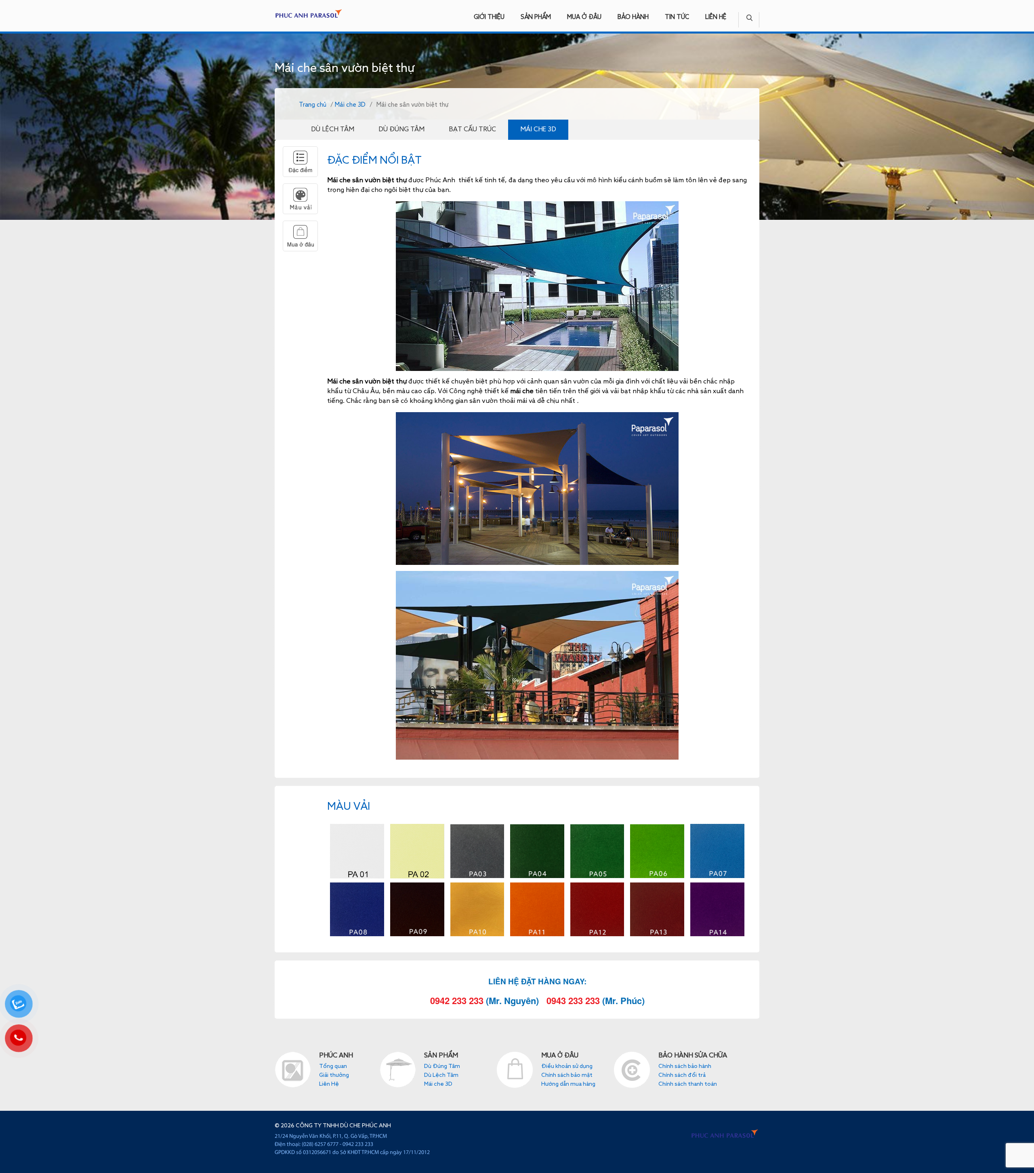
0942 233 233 (456, 1000)
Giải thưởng (334, 1075)
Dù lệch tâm (332, 129)
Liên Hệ (715, 17)
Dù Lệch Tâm (441, 1075)
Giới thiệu (489, 17)
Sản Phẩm (536, 17)
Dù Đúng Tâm (442, 1066)
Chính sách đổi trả (682, 1075)
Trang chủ (312, 105)
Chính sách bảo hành (684, 1066)
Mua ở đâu (584, 17)
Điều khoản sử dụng (567, 1066)
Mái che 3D (350, 105)
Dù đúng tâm (401, 129)
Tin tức (677, 17)
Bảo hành (633, 17)
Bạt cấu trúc (472, 129)
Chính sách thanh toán (687, 1084)
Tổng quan (333, 1066)
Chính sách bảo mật (567, 1075)
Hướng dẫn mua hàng (568, 1084)
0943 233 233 (573, 1000)
